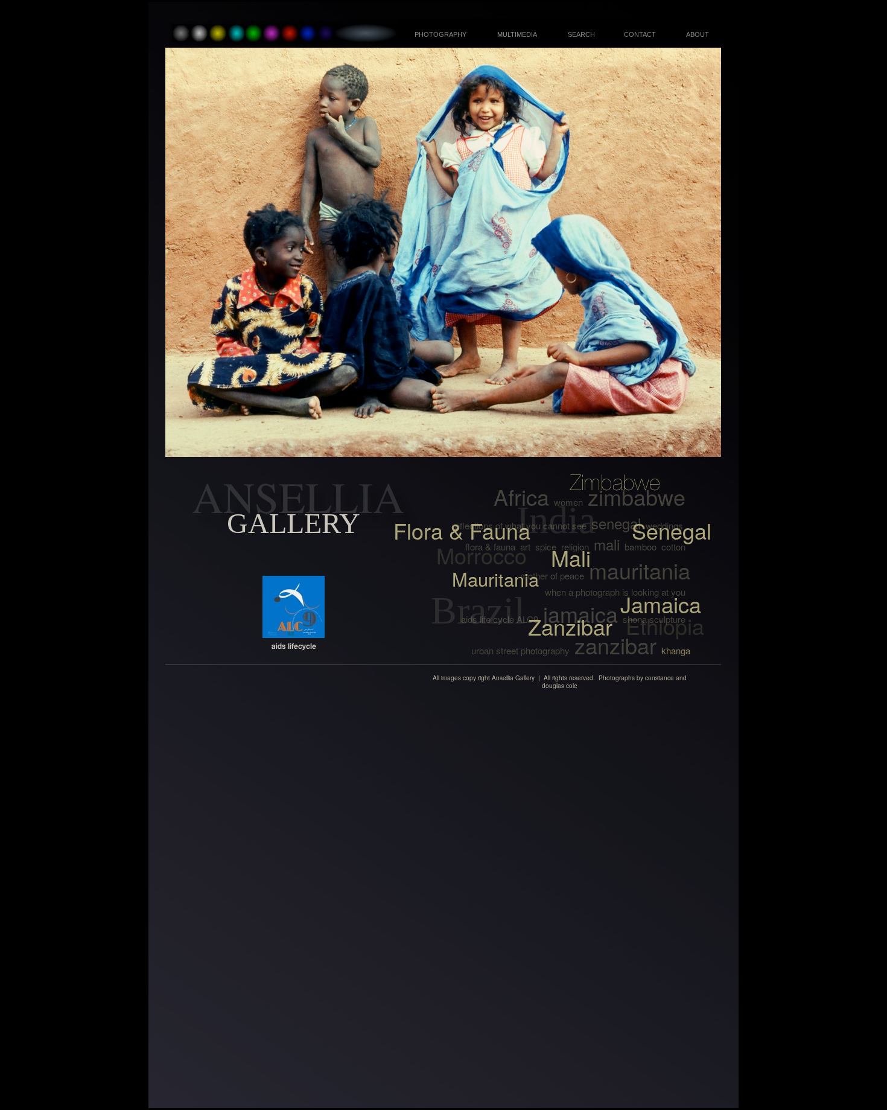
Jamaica (660, 603)
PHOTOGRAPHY (440, 34)
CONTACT (640, 34)
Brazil (478, 610)
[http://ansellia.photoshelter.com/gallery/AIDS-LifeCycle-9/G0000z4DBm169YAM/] (293, 635)
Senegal (671, 530)
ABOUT (697, 34)
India (556, 520)
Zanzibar (570, 626)
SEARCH (581, 34)
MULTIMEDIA (517, 34)
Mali (571, 557)
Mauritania (495, 579)
